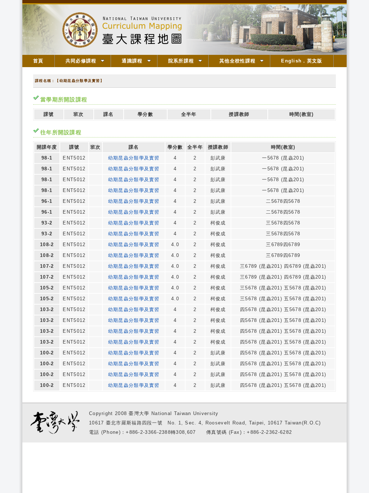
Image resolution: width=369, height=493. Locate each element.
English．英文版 (301, 61)
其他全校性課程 (237, 61)
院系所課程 (181, 61)
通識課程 (132, 61)
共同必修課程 (81, 61)
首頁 (38, 61)
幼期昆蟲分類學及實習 (134, 158)
